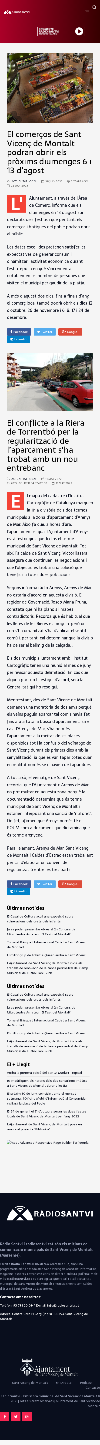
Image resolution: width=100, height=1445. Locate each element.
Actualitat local (24, 181)
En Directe (64, 1382)
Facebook (20, 331)
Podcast (86, 1382)
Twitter (46, 331)
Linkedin (20, 339)
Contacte (93, 1387)
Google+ (72, 331)
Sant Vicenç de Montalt (30, 1382)
